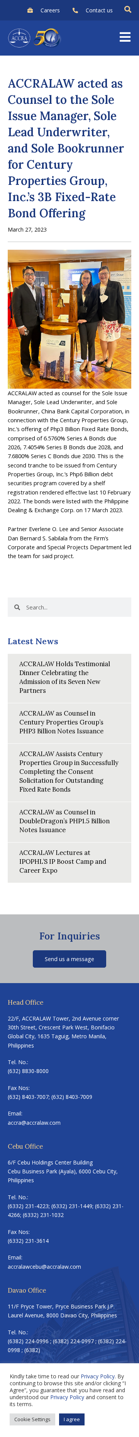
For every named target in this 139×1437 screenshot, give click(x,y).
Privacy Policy (98, 1376)
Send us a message (69, 959)
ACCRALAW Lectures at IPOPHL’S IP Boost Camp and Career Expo (62, 861)
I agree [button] (72, 1419)
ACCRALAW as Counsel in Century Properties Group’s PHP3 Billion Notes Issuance (61, 722)
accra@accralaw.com (34, 1122)
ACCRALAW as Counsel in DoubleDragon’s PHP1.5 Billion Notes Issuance (64, 821)
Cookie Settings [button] (32, 1419)
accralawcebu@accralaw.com (44, 1266)
